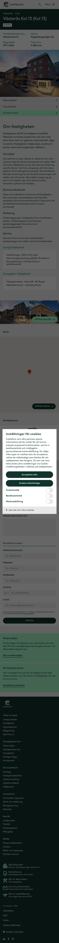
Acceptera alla (29, 474)
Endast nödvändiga (29, 483)
